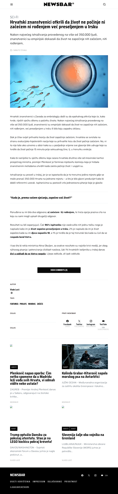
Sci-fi (14, 17)
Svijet (65, 367)
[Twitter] (89, 475)
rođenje (32, 304)
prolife (23, 304)
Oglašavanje (55, 481)
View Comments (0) (59, 270)
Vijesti (14, 367)
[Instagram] (95, 475)
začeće (40, 304)
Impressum (39, 481)
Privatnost (70, 481)
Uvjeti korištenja (20, 481)
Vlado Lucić (15, 289)
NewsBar (14, 402)
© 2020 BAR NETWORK (19, 486)
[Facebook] (82, 475)
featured (14, 304)
